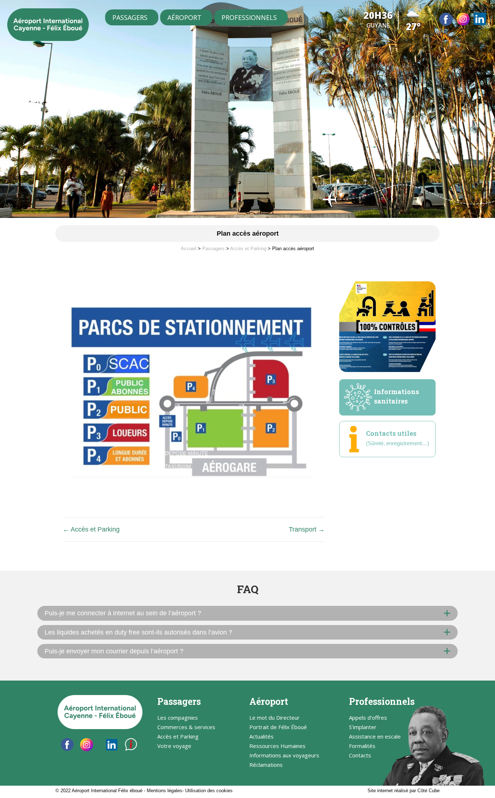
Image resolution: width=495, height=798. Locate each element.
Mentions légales (164, 790)
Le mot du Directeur (274, 718)
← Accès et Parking (91, 529)
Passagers (129, 17)
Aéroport (184, 17)
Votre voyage (174, 746)
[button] (247, 613)
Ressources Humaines (277, 746)
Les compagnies (177, 718)
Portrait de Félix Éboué (278, 727)
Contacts (360, 756)
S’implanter (363, 727)
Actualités (261, 737)
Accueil (188, 248)
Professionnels (249, 17)
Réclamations (266, 765)
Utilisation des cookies (209, 790)
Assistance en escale (375, 737)
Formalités (362, 746)
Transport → (307, 529)
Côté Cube (428, 790)
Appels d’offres (368, 718)
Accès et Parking (248, 248)
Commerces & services (186, 727)
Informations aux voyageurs (284, 756)
